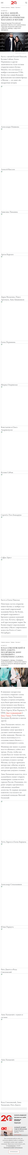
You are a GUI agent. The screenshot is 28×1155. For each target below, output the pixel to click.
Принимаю (14, 1151)
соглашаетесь (11, 1145)
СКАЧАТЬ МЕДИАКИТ (20, 1115)
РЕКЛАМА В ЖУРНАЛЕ (17, 1120)
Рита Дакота (6, 715)
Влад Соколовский (13, 713)
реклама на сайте (20, 1117)
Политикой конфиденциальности (13, 1147)
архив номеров (17, 1134)
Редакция (17, 1122)
